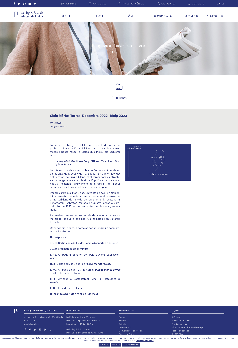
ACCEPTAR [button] (104, 344)
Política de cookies (180, 331)
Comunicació (125, 328)
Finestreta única (126, 334)
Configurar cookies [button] (131, 344)
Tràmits (122, 324)
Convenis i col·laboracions (131, 331)
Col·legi (122, 317)
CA (218, 3)
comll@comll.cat (32, 324)
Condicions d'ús (179, 324)
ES (223, 3)
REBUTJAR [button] (116, 344)
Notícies (64, 127)
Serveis (122, 321)
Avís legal (176, 317)
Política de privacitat (181, 321)
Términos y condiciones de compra (188, 328)
